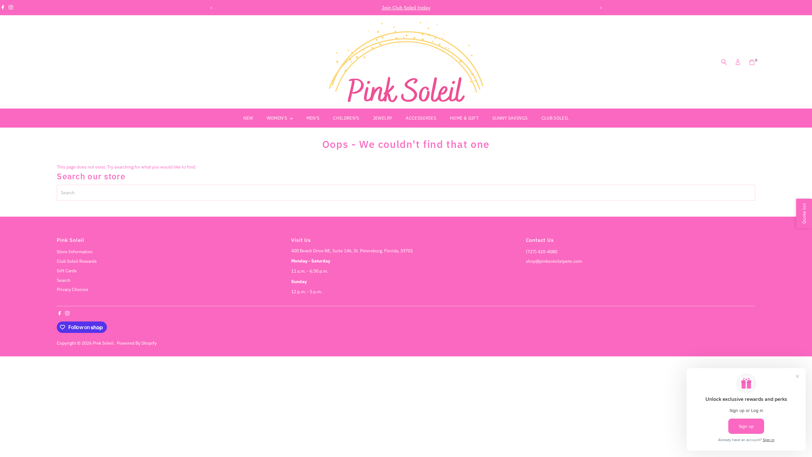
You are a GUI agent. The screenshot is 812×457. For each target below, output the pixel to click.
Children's (346, 118)
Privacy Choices (72, 289)
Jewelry (382, 118)
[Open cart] (752, 62)
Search (63, 280)
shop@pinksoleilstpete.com (554, 261)
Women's (277, 118)
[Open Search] (724, 62)
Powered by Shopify (137, 343)
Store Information (75, 252)
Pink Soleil (103, 343)
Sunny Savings (510, 118)
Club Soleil (555, 118)
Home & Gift (464, 118)
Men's (313, 118)
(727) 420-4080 (541, 252)
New (248, 118)
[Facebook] (3, 7)
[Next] (600, 8)
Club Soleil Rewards (77, 261)
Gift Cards (67, 271)
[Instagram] (11, 7)
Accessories (421, 118)
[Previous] (211, 8)
